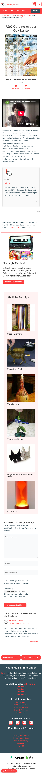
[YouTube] (24, 723)
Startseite (5, 16)
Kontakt (21, 746)
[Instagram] (18, 723)
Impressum (21, 743)
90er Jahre (21, 694)
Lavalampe (12, 511)
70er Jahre (21, 689)
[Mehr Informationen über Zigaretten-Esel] (21, 352)
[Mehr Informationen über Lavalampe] (21, 495)
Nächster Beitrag (31, 657)
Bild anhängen (9, 589)
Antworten (34, 642)
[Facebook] (11, 723)
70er (13, 16)
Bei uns (4, 673)
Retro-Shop (21, 702)
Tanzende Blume (15, 439)
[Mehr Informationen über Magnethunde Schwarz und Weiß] (21, 458)
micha (7, 183)
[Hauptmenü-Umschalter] (40, 4)
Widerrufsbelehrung (21, 741)
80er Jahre (21, 692)
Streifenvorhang (14, 334)
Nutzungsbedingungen (21, 736)
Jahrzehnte (29, 684)
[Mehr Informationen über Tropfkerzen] (21, 388)
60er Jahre (21, 687)
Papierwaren (21, 713)
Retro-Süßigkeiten (21, 705)
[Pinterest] (31, 723)
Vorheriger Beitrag (11, 657)
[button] (35, 11)
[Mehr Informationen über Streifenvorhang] (21, 317)
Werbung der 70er (23, 16)
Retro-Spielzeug (21, 707)
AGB (21, 733)
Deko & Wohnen (21, 710)
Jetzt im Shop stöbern (13, 282)
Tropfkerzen (13, 404)
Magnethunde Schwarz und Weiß (20, 475)
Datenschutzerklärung (21, 738)
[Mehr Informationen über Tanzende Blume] (21, 423)
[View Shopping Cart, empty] (34, 4)
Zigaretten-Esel (14, 369)
